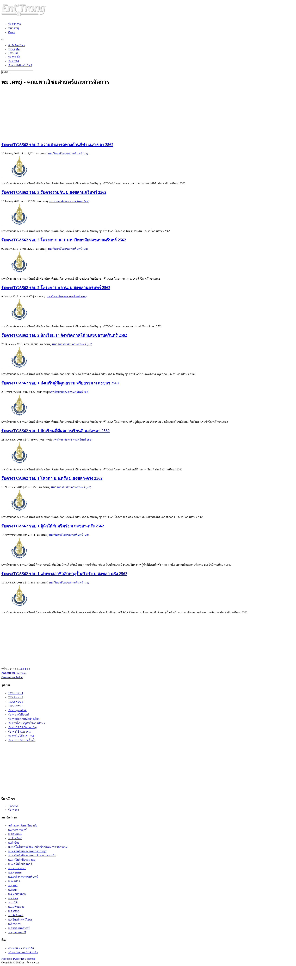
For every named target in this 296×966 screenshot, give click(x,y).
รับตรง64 (13, 61)
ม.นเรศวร (14, 881)
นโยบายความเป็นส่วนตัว (23, 952)
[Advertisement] (104, 114)
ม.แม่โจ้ (12, 902)
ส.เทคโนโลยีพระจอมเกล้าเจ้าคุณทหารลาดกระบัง (37, 846)
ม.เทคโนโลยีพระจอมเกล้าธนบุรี (27, 851)
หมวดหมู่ (13, 28)
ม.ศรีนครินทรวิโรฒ (20, 919)
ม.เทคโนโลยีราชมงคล (21, 859)
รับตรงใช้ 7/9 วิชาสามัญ (22, 727)
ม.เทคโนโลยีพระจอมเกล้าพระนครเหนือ (32, 855)
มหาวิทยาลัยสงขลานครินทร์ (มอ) (68, 153)
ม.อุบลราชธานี (17, 932)
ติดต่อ (11, 32)
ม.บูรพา (12, 885)
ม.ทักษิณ (13, 842)
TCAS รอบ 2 (15, 697)
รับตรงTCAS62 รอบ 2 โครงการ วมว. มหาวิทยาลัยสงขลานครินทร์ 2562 (63, 240)
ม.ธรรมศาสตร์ (17, 868)
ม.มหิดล (13, 898)
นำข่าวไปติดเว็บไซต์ (20, 65)
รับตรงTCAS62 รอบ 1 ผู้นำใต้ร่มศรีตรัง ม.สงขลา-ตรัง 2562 (52, 526)
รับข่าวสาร (14, 23)
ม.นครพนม (15, 872)
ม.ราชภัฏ (14, 911)
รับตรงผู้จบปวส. (17, 710)
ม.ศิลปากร (14, 923)
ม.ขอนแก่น (15, 834)
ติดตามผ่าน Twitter (12, 677)
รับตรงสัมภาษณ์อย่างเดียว (23, 718)
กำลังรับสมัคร (16, 45)
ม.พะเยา (13, 889)
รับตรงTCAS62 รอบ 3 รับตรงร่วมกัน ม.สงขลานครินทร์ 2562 (53, 192)
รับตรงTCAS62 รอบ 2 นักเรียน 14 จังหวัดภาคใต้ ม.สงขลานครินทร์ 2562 (64, 335)
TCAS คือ (14, 49)
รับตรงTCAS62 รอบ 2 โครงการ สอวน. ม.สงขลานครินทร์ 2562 (55, 287)
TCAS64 (13, 53)
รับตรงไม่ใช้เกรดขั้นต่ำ (21, 740)
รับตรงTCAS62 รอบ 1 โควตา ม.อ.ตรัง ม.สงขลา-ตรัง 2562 (51, 478)
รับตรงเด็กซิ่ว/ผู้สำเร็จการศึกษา (26, 723)
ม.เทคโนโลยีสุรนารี (20, 864)
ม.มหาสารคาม (17, 893)
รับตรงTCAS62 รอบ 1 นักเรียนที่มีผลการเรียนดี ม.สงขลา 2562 (55, 431)
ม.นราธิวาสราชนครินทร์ (23, 876)
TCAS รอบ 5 (15, 706)
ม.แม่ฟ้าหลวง (16, 906)
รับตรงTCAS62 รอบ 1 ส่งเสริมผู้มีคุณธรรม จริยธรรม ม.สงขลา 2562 (60, 383)
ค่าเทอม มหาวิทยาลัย (21, 948)
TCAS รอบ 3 (15, 701)
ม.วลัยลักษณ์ (15, 915)
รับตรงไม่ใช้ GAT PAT (21, 735)
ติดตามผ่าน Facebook (13, 673)
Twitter (16, 958)
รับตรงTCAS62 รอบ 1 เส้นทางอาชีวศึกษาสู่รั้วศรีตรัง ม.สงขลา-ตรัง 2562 (64, 573)
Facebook (6, 958)
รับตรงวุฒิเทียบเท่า (19, 714)
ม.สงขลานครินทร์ (19, 928)
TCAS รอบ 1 (15, 693)
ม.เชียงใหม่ (15, 838)
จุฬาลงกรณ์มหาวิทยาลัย (22, 825)
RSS (23, 958)
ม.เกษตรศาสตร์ (17, 829)
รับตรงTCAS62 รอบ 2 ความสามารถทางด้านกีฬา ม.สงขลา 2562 (57, 144)
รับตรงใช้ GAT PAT (19, 731)
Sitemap (31, 958)
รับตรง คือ (14, 56)
